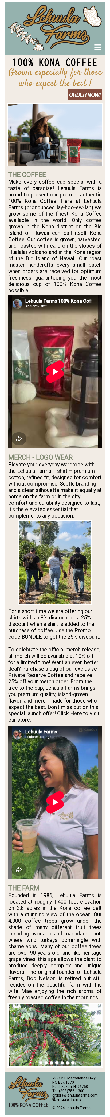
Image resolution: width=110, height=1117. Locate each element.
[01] (41, 1063)
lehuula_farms (68, 1099)
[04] (57, 1063)
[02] (46, 1063)
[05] (62, 1063)
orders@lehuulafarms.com (75, 1095)
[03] (51, 1063)
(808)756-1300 (71, 1091)
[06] (67, 1063)
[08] (73, 1063)
